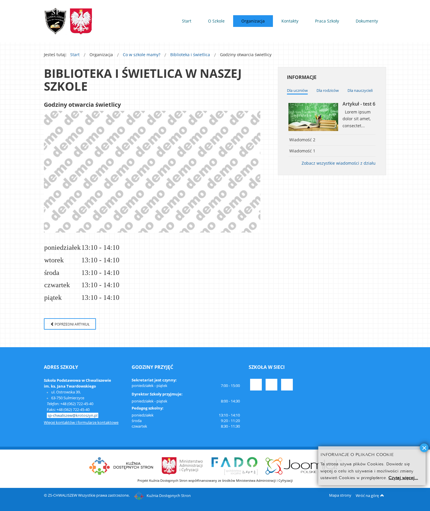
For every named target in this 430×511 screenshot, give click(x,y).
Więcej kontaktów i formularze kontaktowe (81, 422)
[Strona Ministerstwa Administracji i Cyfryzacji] (183, 465)
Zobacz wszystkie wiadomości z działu (339, 163)
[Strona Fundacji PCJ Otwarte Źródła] (303, 465)
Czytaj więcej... (403, 477)
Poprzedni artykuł (72, 324)
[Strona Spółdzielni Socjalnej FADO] (234, 465)
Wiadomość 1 (302, 151)
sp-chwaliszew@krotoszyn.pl (72, 415)
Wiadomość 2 (302, 139)
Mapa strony (340, 495)
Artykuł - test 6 (359, 104)
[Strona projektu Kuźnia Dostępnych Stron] (121, 465)
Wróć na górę (367, 495)
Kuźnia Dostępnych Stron (169, 495)
